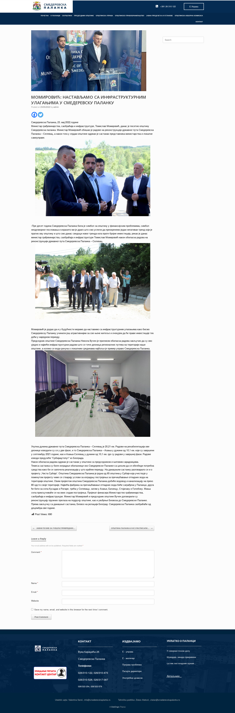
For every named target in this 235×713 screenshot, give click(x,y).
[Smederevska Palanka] (49, 6)
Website (35, 600)
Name (34, 583)
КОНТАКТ (199, 21)
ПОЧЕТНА (45, 15)
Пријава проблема (132, 664)
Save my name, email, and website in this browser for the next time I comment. (71, 609)
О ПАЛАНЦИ (55, 15)
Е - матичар (128, 658)
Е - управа (127, 651)
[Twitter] (40, 115)
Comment (36, 552)
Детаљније (173, 676)
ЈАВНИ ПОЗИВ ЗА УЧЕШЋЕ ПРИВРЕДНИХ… (54, 528)
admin (56, 107)
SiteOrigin (115, 706)
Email (34, 591)
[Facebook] (34, 115)
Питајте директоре (132, 671)
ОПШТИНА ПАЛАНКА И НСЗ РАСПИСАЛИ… (132, 528)
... (181, 676)
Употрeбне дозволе (132, 677)
